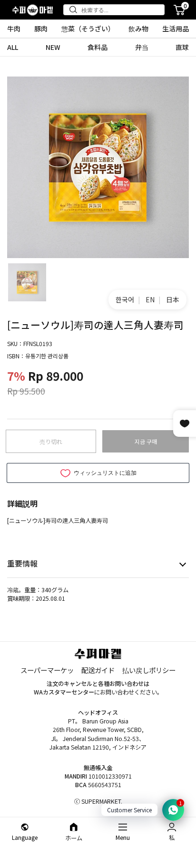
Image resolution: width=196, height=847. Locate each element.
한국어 (125, 299)
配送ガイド (98, 670)
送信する (75, 9)
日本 (172, 299)
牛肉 (13, 28)
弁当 (141, 47)
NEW (53, 47)
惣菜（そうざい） (88, 28)
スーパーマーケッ (47, 670)
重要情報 (22, 563)
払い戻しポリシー (149, 670)
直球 (182, 47)
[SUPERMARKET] (32, 10)
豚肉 (41, 28)
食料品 (98, 47)
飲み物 (138, 28)
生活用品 (175, 28)
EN (150, 299)
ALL (12, 47)
